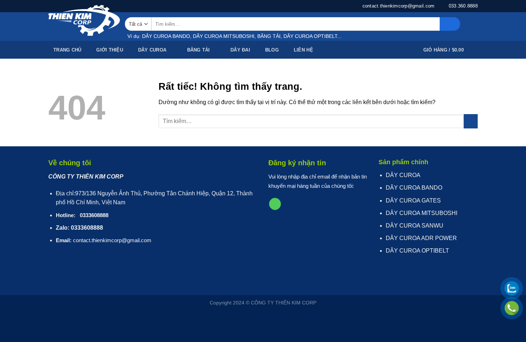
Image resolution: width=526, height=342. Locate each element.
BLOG (272, 50)
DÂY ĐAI (240, 50)
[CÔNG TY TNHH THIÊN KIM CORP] (84, 20)
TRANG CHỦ (67, 50)
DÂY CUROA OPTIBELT (417, 251)
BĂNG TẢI (198, 50)
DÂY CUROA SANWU (414, 226)
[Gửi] (450, 24)
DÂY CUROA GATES (413, 200)
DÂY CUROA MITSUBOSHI (421, 213)
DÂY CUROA (152, 50)
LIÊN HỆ (303, 50)
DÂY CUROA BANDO (414, 188)
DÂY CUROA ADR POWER (421, 238)
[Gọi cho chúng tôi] (275, 204)
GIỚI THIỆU (109, 50)
